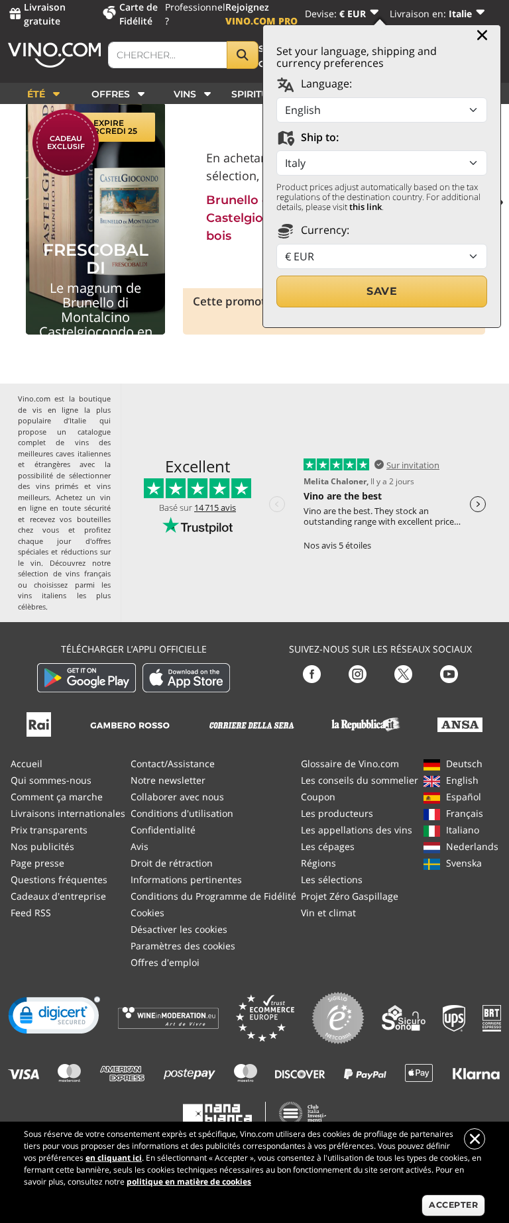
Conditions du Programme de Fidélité (213, 896)
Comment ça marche (57, 796)
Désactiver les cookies (179, 929)
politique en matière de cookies (189, 1181)
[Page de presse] (39, 723)
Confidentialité (163, 830)
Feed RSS (31, 912)
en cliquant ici (113, 1157)
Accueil (26, 763)
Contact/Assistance (173, 763)
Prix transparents (49, 830)
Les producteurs (337, 813)
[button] (54, 1018)
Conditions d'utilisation (182, 813)
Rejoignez (261, 14)
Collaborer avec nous (177, 796)
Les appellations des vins (356, 830)
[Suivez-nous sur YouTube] (449, 672)
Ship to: (318, 137)
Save (382, 291)
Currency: (323, 230)
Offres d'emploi (165, 962)
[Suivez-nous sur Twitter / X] (403, 672)
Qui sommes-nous (51, 780)
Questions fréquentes (59, 879)
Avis (139, 846)
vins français (88, 573)
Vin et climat (328, 912)
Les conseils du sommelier (359, 780)
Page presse (37, 863)
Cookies (147, 912)
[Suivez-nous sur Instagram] (358, 672)
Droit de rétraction (172, 863)
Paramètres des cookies (183, 945)
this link (365, 207)
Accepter (453, 1205)
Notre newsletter (168, 780)
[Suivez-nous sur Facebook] (312, 672)
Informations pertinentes (186, 879)
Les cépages (328, 846)
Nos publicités (42, 846)
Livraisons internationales (68, 813)
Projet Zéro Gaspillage (349, 896)
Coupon (318, 796)
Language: (325, 83)
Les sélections (332, 879)
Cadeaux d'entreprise (58, 896)
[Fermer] (482, 35)
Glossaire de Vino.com (350, 763)
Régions (318, 863)
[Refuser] (474, 1138)
